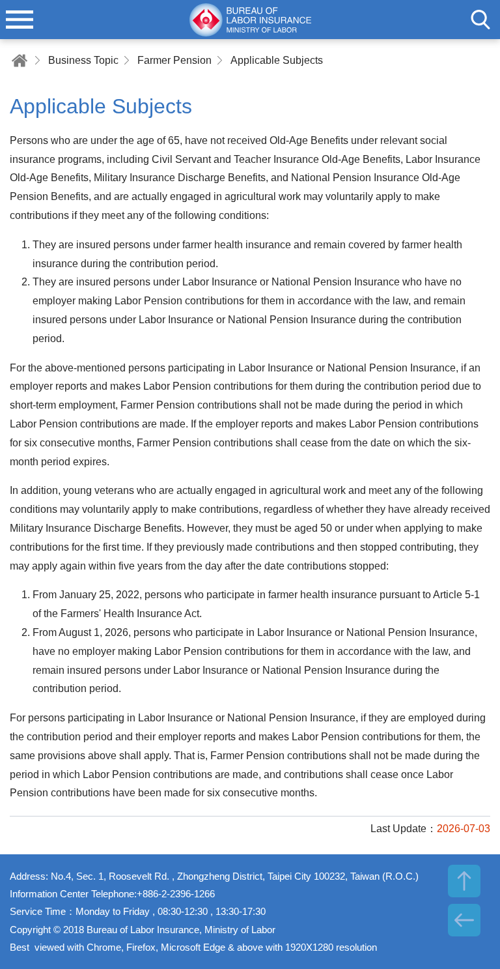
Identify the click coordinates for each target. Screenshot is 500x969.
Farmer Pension (174, 60)
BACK (464, 920)
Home (19, 60)
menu (19, 19)
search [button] (480, 19)
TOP (464, 881)
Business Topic (83, 60)
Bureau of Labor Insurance (250, 19)
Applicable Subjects (276, 60)
